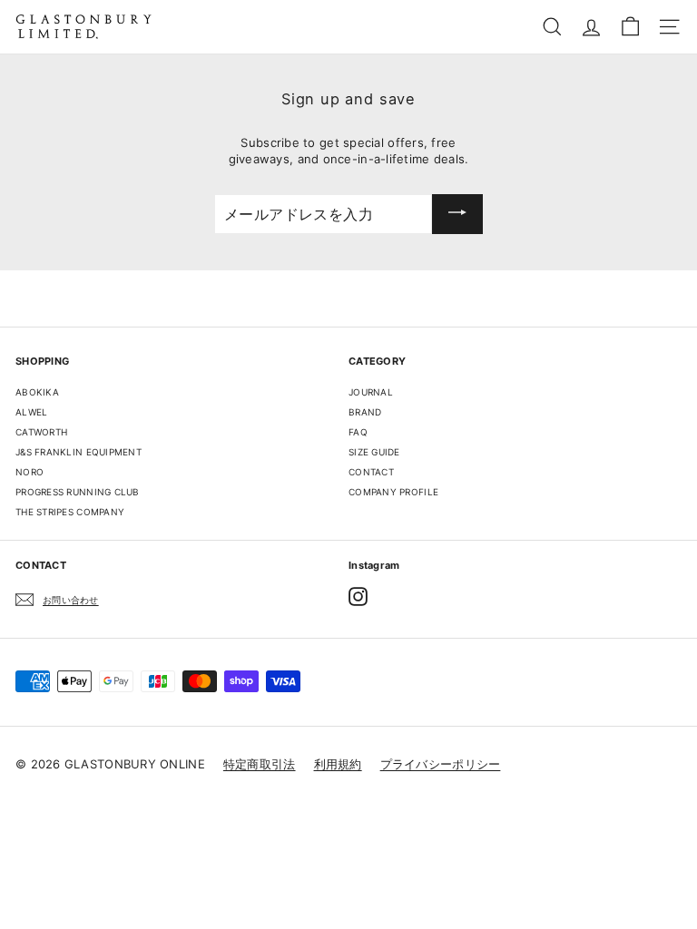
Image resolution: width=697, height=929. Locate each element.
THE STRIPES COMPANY (69, 511)
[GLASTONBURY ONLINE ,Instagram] (358, 596)
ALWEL (31, 411)
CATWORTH (41, 431)
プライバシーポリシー (440, 764)
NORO (29, 471)
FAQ (358, 431)
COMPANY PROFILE (393, 491)
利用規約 (338, 764)
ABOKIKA (37, 391)
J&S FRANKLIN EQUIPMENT (78, 451)
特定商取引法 (259, 764)
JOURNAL (370, 391)
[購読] (457, 214)
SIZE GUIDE (374, 451)
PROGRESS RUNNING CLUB (77, 491)
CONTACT (371, 471)
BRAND (364, 411)
